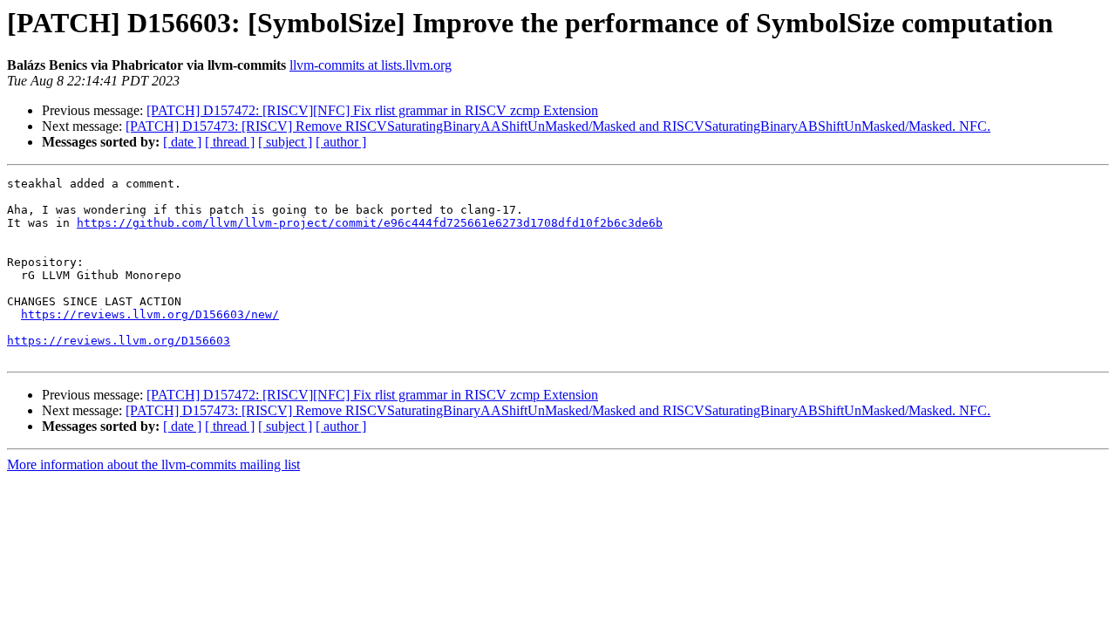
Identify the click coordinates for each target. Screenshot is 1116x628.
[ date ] (182, 141)
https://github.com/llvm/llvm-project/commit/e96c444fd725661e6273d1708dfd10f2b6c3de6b (370, 222)
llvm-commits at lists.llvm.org (370, 65)
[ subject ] (285, 141)
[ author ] (341, 141)
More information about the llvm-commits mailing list (153, 464)
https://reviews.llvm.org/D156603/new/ (150, 314)
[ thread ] (230, 141)
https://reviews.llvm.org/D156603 (118, 340)
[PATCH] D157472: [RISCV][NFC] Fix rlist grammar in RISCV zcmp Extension (372, 110)
